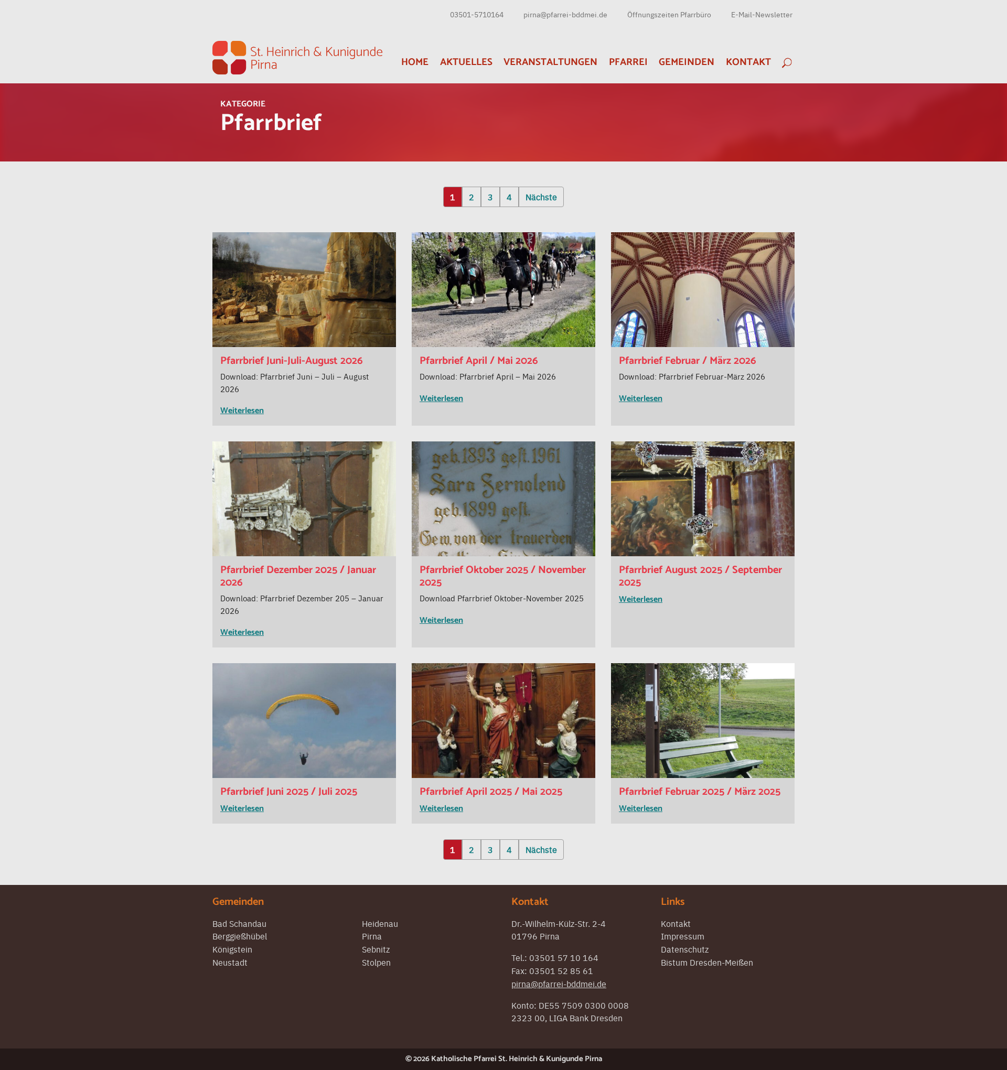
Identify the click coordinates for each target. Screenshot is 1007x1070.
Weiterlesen (242, 411)
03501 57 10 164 (563, 957)
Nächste (541, 196)
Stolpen (376, 962)
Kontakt (748, 62)
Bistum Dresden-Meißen (707, 962)
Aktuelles (466, 62)
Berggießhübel (239, 936)
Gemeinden (686, 62)
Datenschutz (685, 949)
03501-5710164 (477, 14)
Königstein (232, 949)
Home (414, 62)
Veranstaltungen (550, 62)
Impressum (682, 936)
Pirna (372, 936)
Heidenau (380, 923)
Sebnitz (376, 949)
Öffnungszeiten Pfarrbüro (669, 14)
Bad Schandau (239, 923)
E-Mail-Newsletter (761, 14)
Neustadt (230, 962)
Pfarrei (628, 62)
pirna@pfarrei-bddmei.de (565, 14)
